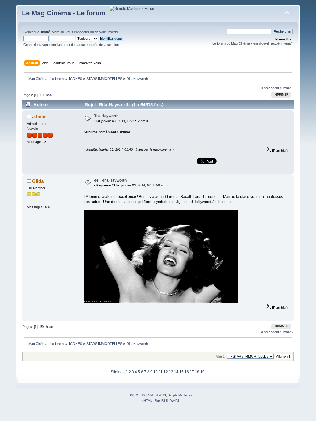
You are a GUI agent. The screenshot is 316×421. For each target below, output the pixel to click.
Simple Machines (180, 395)
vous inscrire (109, 32)
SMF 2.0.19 (137, 395)
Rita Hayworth (106, 116)
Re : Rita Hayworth (110, 180)
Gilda (38, 181)
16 (187, 372)
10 (155, 372)
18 (197, 372)
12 (166, 372)
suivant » (286, 88)
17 (192, 372)
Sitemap (118, 372)
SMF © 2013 (157, 395)
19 (202, 372)
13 (171, 372)
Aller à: (221, 356)
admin (38, 116)
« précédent (270, 88)
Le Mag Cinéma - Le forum (64, 13)
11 (161, 372)
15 (181, 372)
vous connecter (77, 32)
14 (176, 372)
